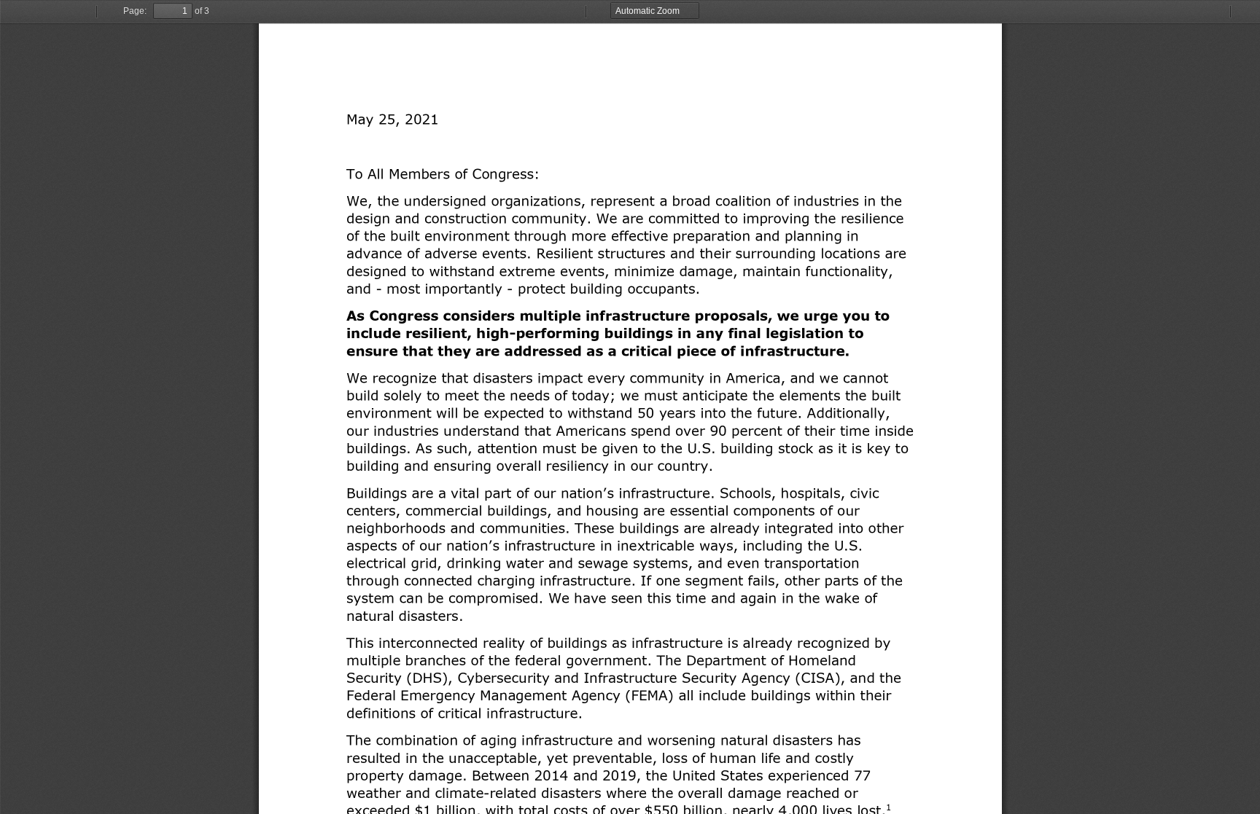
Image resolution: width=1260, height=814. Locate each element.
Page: (135, 11)
